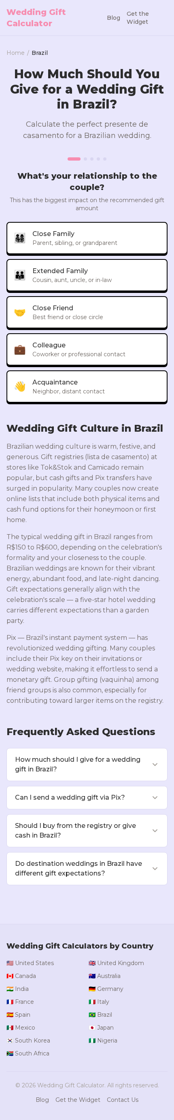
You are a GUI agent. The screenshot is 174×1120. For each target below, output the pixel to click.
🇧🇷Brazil (100, 1014)
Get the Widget (138, 17)
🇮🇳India (17, 989)
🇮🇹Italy (99, 1001)
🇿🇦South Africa (27, 1053)
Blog (113, 17)
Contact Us (122, 1099)
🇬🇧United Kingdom (116, 963)
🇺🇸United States (30, 963)
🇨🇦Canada (21, 976)
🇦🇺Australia (105, 976)
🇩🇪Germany (106, 989)
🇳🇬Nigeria (103, 1040)
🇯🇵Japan (101, 1027)
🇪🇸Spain (18, 1014)
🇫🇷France (20, 1001)
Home (15, 52)
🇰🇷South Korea (28, 1040)
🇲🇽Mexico (20, 1027)
